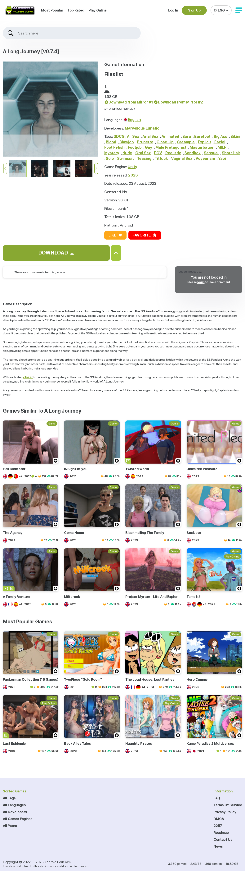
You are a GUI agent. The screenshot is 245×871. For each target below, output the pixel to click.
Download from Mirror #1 (131, 102)
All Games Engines (18, 819)
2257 (218, 826)
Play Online (98, 10)
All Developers (15, 812)
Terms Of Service (228, 805)
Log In (173, 10)
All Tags (9, 798)
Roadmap (221, 833)
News (218, 846)
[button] (238, 10)
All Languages (14, 805)
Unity (132, 166)
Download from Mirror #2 (180, 102)
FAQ (217, 798)
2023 (133, 175)
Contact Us (223, 839)
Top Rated (76, 10)
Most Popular (52, 10)
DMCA (219, 819)
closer (28, 377)
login (201, 282)
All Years (10, 826)
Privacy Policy (225, 812)
